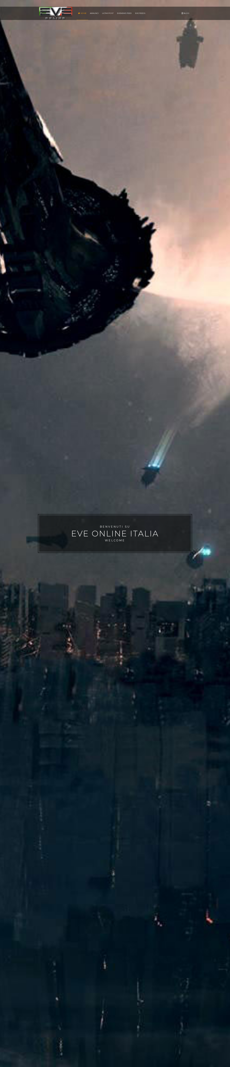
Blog (186, 13)
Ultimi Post (108, 13)
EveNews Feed (124, 13)
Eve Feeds (140, 13)
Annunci (94, 13)
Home (84, 13)
